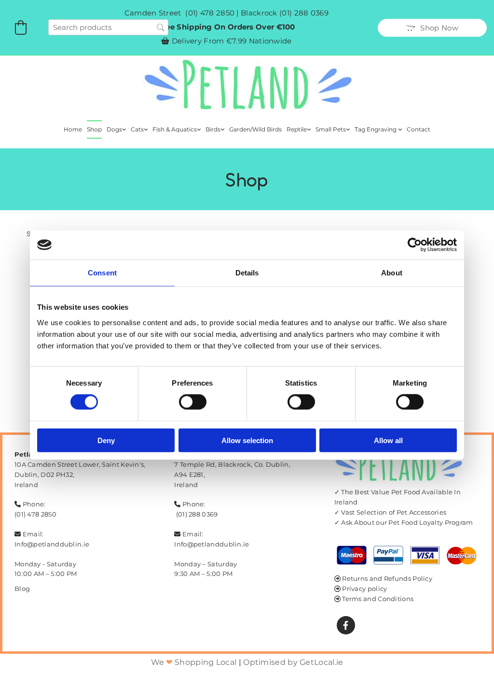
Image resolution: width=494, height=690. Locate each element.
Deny (106, 440)
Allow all (388, 440)
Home (73, 129)
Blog (22, 588)
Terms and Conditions (377, 599)
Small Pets (331, 129)
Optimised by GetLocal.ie (293, 662)
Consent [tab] (102, 273)
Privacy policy (364, 588)
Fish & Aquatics (174, 129)
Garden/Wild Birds (255, 129)
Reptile (297, 129)
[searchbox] (108, 27)
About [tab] (391, 273)
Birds (213, 129)
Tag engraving (376, 129)
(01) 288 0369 (304, 12)
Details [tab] (247, 273)
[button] (432, 28)
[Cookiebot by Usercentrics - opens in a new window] (414, 245)
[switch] (192, 402)
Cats (137, 129)
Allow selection (247, 440)
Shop (94, 129)
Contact (418, 129)
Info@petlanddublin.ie (51, 544)
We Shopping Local (194, 662)
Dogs (114, 129)
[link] (116, 129)
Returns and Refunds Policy (387, 578)
